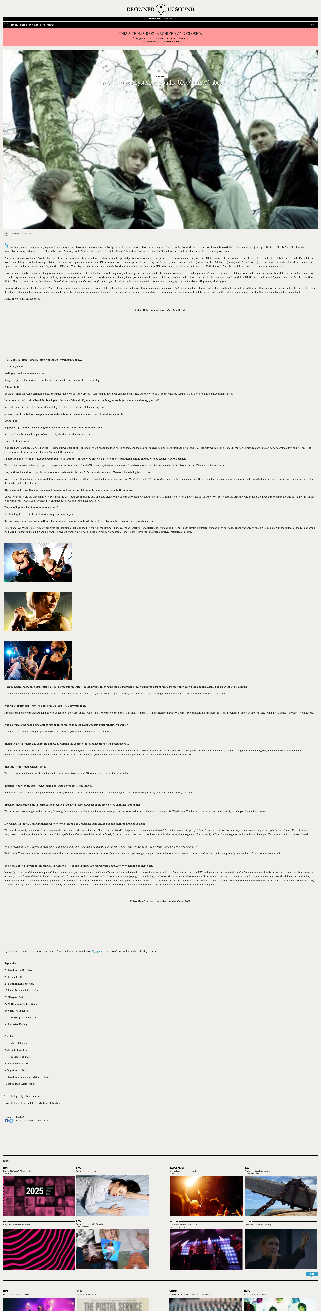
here (278, 262)
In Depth (24, 24)
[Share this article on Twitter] (11, 1121)
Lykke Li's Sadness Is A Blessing (258, 1225)
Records (14, 24)
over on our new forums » (174, 38)
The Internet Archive (172, 41)
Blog (42, 24)
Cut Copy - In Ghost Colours (255, 1294)
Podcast (50, 24)
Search (313, 25)
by (14, 234)
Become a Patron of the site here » (32, 1120)
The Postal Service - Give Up (88, 1294)
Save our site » (160, 18)
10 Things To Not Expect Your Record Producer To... (190, 1294)
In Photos (33, 24)
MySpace (97, 951)
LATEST (6, 1161)
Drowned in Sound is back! (87, 1171)
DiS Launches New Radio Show (16, 1294)
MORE (312, 1274)
